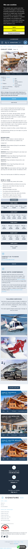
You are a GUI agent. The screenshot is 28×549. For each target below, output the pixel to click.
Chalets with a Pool (5, 518)
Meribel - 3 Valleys (12, 46)
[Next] (25, 62)
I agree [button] (14, 27)
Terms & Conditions (21, 279)
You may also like (14, 387)
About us (3, 503)
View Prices (14, 102)
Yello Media (16, 543)
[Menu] (2, 42)
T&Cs (19, 541)
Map (14, 73)
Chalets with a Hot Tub (5, 516)
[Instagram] (7, 537)
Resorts (2, 504)
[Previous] (2, 62)
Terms (15, 541)
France (4, 46)
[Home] (1, 46)
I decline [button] (14, 30)
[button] (6, 42)
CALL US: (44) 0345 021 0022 (8, 259)
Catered (14, 199)
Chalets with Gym (4, 513)
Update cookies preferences (6, 548)
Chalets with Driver (5, 515)
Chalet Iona (20, 46)
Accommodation (4, 506)
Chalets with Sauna (5, 511)
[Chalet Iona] (14, 62)
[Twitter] (4, 537)
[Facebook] (2, 537)
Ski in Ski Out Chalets (5, 520)
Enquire (14, 98)
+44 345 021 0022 (14, 472)
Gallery (8, 73)
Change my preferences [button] (14, 33)
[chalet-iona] (14, 44)
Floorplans (20, 73)
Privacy (22, 541)
